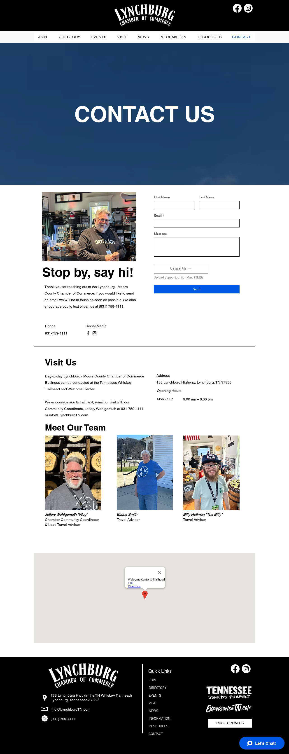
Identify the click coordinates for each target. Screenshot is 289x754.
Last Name (206, 197)
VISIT (153, 703)
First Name (162, 197)
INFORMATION (159, 719)
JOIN (152, 680)
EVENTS (155, 695)
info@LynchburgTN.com (68, 415)
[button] (173, 37)
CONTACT (156, 734)
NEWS (153, 711)
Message (160, 233)
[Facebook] (88, 333)
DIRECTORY (157, 688)
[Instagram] (94, 333)
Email (158, 215)
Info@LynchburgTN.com (70, 709)
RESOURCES (158, 726)
